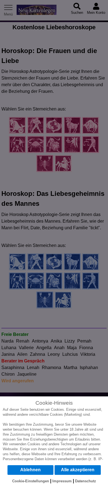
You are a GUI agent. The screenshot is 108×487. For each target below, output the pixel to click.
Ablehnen (30, 469)
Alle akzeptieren (77, 469)
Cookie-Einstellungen (30, 481)
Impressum (62, 481)
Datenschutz (85, 481)
